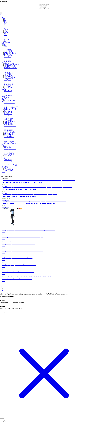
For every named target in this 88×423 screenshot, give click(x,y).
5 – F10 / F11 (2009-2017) (8, 72)
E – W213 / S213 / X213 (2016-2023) (10, 126)
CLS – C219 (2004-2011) (8, 122)
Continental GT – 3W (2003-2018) (9, 65)
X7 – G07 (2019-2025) (8, 87)
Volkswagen (6, 40)
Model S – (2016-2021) (8, 160)
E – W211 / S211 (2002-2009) (9, 124)
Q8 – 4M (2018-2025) (7, 61)
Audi (5, 19)
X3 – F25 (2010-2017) (7, 79)
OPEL (3, 144)
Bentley (5, 20)
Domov (3, 17)
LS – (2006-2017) (7, 113)
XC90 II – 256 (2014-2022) (8, 174)
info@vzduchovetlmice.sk (4, 1)
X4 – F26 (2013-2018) (7, 80)
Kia (4, 28)
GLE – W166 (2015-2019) (8, 129)
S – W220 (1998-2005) (8, 138)
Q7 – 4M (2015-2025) (7, 60)
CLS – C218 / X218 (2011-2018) (9, 121)
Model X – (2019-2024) (8, 162)
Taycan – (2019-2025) (7, 155)
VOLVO (3, 172)
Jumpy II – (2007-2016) (8, 91)
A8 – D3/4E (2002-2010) (8, 54)
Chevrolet (5, 22)
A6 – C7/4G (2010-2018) (8, 50)
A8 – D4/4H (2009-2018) (8, 55)
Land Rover (6, 29)
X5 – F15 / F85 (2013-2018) (8, 82)
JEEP (3, 99)
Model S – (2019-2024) (8, 161)
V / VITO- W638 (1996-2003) (9, 142)
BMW (5, 21)
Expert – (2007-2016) (7, 147)
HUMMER (4, 96)
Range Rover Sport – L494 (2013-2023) (10, 109)
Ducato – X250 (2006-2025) (8, 94)
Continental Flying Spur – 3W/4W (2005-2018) (11, 64)
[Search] (1, 13)
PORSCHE (4, 148)
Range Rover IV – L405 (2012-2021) (10, 107)
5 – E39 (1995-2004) (7, 70)
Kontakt (3, 44)
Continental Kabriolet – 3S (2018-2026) (10, 68)
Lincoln (5, 31)
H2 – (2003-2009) (7, 97)
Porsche (5, 35)
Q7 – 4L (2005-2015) (7, 59)
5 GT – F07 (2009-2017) (8, 74)
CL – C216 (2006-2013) (8, 120)
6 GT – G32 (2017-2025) (8, 75)
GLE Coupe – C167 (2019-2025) (9, 131)
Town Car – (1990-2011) (8, 116)
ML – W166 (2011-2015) (8, 136)
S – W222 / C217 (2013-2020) (9, 139)
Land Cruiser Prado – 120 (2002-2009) (10, 164)
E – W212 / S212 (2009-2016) (9, 125)
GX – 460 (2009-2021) (8, 111)
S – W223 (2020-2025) (8, 140)
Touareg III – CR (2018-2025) (9, 171)
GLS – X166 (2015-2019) (8, 133)
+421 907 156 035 (3, 15)
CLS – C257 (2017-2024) (8, 123)
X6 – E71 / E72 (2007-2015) (8, 84)
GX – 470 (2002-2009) (8, 112)
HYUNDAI (4, 98)
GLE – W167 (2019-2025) (8, 130)
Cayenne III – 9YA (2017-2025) (9, 151)
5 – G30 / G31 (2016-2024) (8, 73)
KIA (3, 101)
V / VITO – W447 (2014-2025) (9, 141)
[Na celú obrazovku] (1, 418)
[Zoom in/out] (0, 418)
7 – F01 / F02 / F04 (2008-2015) (9, 77)
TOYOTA (3, 163)
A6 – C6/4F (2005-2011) (8, 49)
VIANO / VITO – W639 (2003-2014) (10, 143)
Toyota (5, 38)
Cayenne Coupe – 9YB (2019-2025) (10, 149)
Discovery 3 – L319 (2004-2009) (9, 103)
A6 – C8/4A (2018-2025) (8, 51)
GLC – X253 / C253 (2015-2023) (9, 128)
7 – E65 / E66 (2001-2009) (8, 76)
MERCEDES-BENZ (5, 117)
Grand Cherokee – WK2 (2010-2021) (10, 100)
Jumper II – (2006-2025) (8, 90)
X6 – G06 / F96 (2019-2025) (8, 86)
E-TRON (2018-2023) (7, 57)
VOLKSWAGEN (5, 167)
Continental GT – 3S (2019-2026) (9, 66)
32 (2, 290)
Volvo (5, 41)
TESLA (3, 158)
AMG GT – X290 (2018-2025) (9, 118)
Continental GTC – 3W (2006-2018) (10, 67)
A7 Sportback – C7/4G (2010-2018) (10, 52)
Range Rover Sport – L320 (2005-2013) (10, 108)
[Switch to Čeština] (5, 46)
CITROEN (4, 89)
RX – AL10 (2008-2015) (8, 114)
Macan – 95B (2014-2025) (8, 152)
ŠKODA (3, 157)
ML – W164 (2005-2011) (8, 135)
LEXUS (3, 110)
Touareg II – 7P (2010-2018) (8, 170)
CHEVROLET (4, 88)
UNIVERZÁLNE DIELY (6, 166)
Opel (5, 33)
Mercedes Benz (6, 32)
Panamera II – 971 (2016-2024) (9, 154)
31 (2, 289)
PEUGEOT (4, 145)
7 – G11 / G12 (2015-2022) (8, 78)
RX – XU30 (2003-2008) (8, 115)
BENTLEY (4, 62)
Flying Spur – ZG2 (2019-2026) (9, 69)
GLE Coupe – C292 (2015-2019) (9, 132)
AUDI (3, 47)
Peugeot (5, 34)
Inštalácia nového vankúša (6, 42)
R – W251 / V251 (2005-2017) (9, 137)
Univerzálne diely (7, 39)
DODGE (3, 92)
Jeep (5, 27)
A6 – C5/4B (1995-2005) (8, 48)
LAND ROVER (4, 102)
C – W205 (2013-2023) (8, 119)
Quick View (7, 186)
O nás (3, 43)
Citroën (5, 23)
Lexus (5, 30)
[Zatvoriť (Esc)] (3, 418)
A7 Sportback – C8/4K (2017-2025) (10, 53)
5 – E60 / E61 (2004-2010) (8, 71)
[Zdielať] (2, 418)
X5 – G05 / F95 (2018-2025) (8, 83)
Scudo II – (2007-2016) (8, 95)
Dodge (5, 24)
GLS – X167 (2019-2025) (8, 134)
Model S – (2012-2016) (8, 159)
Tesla (5, 37)
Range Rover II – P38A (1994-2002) (10, 105)
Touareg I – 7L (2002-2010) (8, 169)
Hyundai (5, 26)
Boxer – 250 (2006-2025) (8, 146)
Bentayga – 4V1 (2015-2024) (9, 63)
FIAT (3, 93)
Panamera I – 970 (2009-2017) (9, 153)
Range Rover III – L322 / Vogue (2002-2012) (11, 106)
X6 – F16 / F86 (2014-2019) (8, 85)
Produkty (3, 18)
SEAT (3, 156)
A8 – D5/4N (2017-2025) (8, 56)
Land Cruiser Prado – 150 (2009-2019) (10, 165)
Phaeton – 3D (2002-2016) (8, 168)
